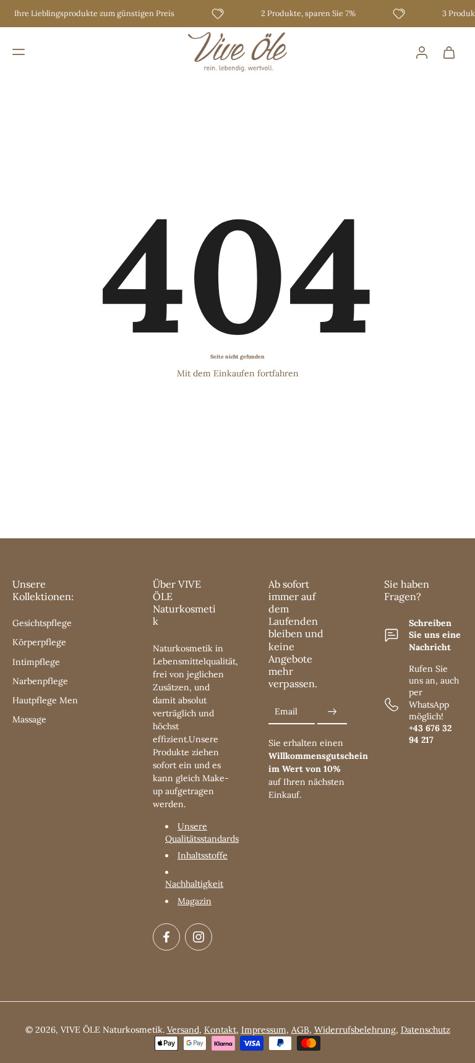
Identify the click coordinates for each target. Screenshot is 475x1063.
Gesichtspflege (42, 623)
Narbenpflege (40, 681)
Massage (29, 719)
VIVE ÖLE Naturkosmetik (112, 1029)
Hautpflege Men (45, 700)
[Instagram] (198, 937)
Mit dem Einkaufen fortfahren (238, 373)
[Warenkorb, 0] (449, 52)
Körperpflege (39, 642)
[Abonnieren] (332, 712)
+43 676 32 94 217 (430, 733)
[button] (18, 52)
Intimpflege (36, 661)
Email (286, 711)
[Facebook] (166, 937)
